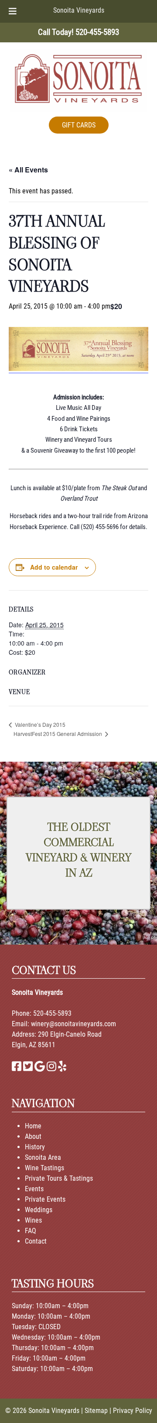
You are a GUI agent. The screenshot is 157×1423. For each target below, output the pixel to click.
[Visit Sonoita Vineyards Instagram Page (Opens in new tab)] (51, 1068)
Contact (36, 1241)
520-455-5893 (52, 1013)
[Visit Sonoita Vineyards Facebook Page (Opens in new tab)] (16, 1068)
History (35, 1147)
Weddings (38, 1210)
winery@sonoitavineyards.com (73, 1024)
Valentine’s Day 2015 (39, 724)
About (33, 1136)
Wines (33, 1220)
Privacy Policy (132, 1410)
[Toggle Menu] (12, 11)
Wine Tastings (44, 1168)
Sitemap (96, 1410)
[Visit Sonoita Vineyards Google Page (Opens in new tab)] (39, 1068)
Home (33, 1126)
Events (34, 1189)
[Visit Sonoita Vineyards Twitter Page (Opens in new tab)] (28, 1068)
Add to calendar (54, 567)
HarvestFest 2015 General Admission (58, 733)
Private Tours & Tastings (59, 1178)
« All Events (28, 170)
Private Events (45, 1199)
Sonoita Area (43, 1157)
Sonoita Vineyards (78, 10)
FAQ (30, 1231)
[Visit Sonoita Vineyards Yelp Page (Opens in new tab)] (62, 1068)
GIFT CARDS (79, 125)
